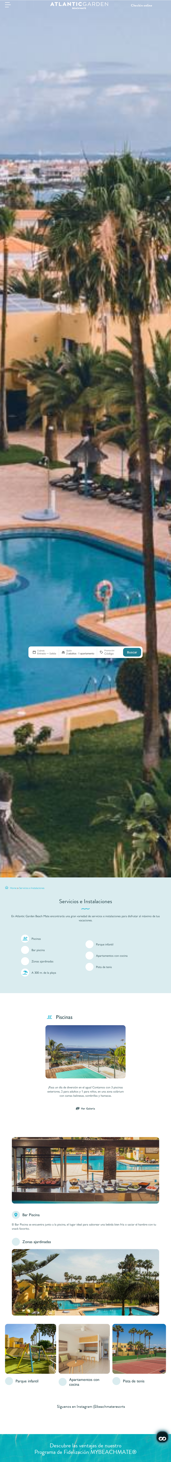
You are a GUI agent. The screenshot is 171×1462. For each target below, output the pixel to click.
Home (13, 888)
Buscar (132, 652)
